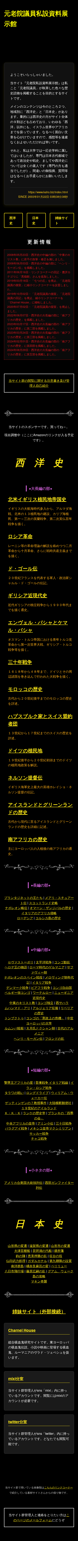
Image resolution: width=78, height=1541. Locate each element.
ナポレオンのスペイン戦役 (23, 977)
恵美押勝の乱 (37, 1255)
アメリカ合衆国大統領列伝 (23, 1182)
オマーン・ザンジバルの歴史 (50, 907)
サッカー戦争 (39, 1133)
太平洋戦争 (44, 962)
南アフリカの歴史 (27, 839)
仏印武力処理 (15, 1260)
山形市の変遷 (60, 1245)
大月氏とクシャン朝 (40, 1028)
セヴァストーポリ (20, 962)
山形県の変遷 (17, 1245)
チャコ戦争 (39, 1138)
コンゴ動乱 (62, 962)
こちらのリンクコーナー (58, 1487)
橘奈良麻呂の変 (37, 1266)
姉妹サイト (61, 220)
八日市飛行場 (14, 1271)
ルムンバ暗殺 (14, 1028)
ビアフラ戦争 (40, 987)
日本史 (35, 220)
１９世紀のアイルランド (39, 1108)
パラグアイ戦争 (16, 1128)
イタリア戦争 (41, 982)
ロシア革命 (20, 536)
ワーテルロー (42, 992)
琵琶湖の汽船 (42, 1250)
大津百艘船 (22, 1250)
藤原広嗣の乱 (35, 1271)
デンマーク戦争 (17, 987)
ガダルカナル (37, 1260)
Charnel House (22, 1330)
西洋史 (12, 220)
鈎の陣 (20, 1255)
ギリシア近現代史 (27, 595)
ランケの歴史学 (34, 1113)
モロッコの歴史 (25, 688)
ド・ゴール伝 (22, 568)
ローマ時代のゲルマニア (47, 967)
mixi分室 (15, 1378)
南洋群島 (17, 1266)
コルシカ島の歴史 (48, 918)
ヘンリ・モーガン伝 (28, 1038)
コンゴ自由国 (62, 987)
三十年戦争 (20, 661)
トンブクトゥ (14, 1018)
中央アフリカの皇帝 (20, 1123)
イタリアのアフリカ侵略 (39, 913)
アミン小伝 (45, 1123)
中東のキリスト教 (22, 1002)
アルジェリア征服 (45, 1008)
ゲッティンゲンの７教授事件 (26, 1102)
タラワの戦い (14, 1092)
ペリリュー (59, 1266)
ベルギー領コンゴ (17, 992)
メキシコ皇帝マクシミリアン (50, 1128)
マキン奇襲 (39, 1281)
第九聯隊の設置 (60, 1260)
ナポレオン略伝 (16, 907)
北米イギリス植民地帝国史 (37, 499)
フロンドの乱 (54, 1038)
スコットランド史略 (43, 903)
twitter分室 (17, 1421)
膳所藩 (59, 1250)
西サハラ (62, 1002)
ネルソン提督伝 (25, 777)
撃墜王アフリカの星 (18, 1082)
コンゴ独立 (45, 1002)
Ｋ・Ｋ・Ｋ (13, 1113)
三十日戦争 (64, 1123)
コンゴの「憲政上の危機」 (45, 1018)
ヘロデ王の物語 (16, 967)
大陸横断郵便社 (60, 1102)
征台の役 (55, 1255)
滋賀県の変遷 (39, 1245)
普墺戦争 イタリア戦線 (51, 1082)
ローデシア (25, 918)
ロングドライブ (37, 1092)
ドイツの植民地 (25, 750)
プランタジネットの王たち (23, 897)
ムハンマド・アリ (17, 1008)
